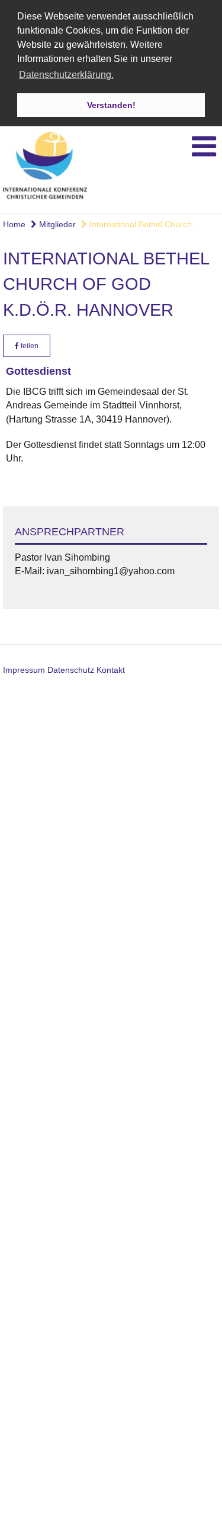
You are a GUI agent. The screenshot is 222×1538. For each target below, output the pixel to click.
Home (14, 224)
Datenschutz (70, 670)
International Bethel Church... (143, 224)
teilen (28, 346)
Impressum (24, 670)
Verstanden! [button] (111, 105)
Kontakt (110, 670)
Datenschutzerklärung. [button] (66, 75)
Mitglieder (56, 224)
